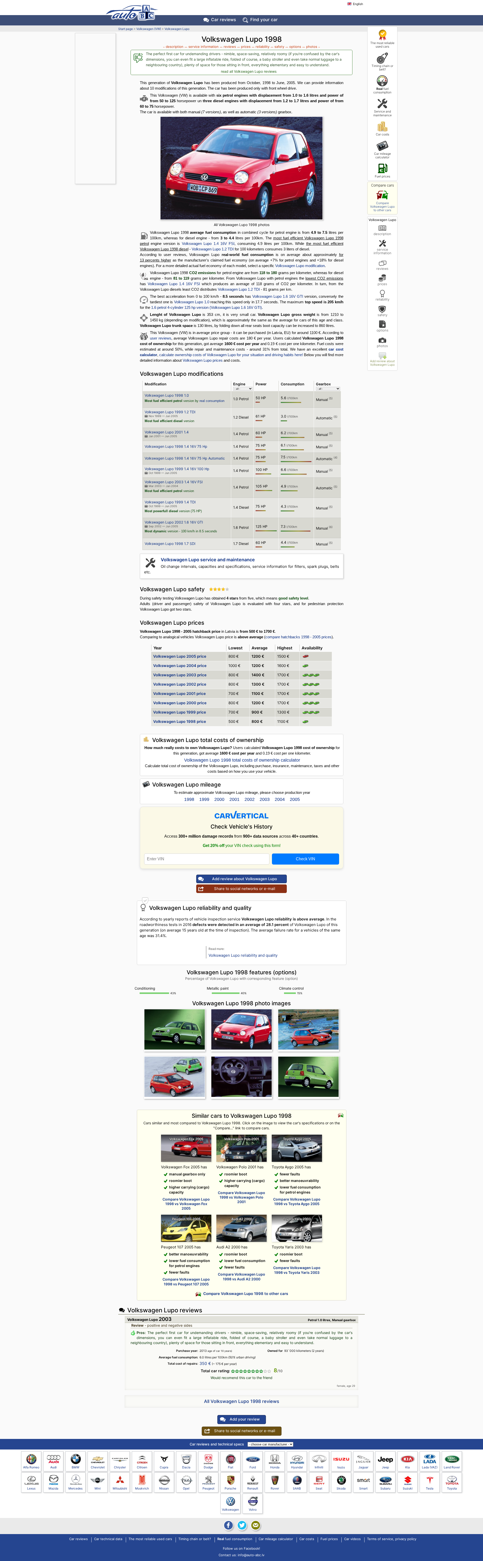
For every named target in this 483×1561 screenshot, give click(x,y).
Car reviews (223, 19)
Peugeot (208, 1488)
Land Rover (452, 1467)
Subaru (385, 1488)
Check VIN (305, 859)
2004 (280, 799)
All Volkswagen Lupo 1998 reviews (241, 1401)
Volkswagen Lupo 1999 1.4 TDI (170, 502)
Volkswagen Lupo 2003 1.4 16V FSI (174, 482)
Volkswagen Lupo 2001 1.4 (167, 432)
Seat (319, 1488)
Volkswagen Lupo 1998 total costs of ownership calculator (242, 760)
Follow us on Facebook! (241, 1548)
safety (382, 315)
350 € (205, 1363)
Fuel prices (382, 176)
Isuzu (341, 1467)
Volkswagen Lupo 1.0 (191, 302)
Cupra (164, 1467)
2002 (250, 799)
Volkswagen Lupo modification (300, 266)
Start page (125, 29)
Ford (253, 1467)
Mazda (53, 1488)
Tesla (429, 1488)
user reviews (160, 338)
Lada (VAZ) (429, 1467)
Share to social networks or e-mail (244, 888)
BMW (75, 1467)
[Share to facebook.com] (228, 1525)
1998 (189, 799)
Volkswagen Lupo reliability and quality (243, 955)
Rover (275, 1488)
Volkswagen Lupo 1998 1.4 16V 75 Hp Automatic (185, 458)
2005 (295, 799)
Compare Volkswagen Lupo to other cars (382, 206)
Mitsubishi (120, 1488)
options (382, 330)
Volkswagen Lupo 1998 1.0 (167, 395)
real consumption (211, 401)
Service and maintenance (382, 113)
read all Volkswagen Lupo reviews (248, 71)
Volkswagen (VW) (148, 29)
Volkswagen (230, 1509)
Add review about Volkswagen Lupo (382, 362)
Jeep (385, 1467)
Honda (274, 1467)
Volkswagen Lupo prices (203, 360)
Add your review (245, 1419)
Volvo (253, 1509)
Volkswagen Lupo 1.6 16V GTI (277, 296)
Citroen (142, 1467)
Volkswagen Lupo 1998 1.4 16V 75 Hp (176, 446)
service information (382, 251)
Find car (264, 19)
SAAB (297, 1488)
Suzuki (408, 1488)
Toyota (452, 1488)
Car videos (352, 1539)
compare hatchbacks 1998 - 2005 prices (298, 637)
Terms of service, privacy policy (391, 1539)
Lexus (31, 1488)
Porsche (230, 1488)
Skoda (341, 1488)
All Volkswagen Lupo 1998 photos (241, 224)
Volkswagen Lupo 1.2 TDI (213, 249)
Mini (98, 1488)
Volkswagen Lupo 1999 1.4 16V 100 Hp (177, 469)
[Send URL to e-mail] (255, 1525)
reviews (382, 268)
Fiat (230, 1467)
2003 (265, 799)
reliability (382, 299)
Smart (363, 1488)
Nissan (164, 1488)
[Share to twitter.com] (241, 1525)
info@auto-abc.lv (251, 1555)
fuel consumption (382, 90)
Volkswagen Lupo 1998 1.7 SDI (170, 543)
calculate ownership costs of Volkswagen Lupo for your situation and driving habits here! (231, 355)
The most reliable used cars (382, 44)
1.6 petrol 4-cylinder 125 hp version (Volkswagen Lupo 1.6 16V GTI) (206, 307)
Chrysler (120, 1467)
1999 (204, 799)
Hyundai (297, 1467)
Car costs (382, 134)
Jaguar (363, 1467)
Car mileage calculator (382, 155)
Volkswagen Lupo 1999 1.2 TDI (170, 412)
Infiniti (319, 1467)
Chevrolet (98, 1467)
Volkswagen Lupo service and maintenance (208, 559)
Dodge (208, 1467)
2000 (219, 799)
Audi (53, 1467)
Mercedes (75, 1488)
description (382, 234)
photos (382, 346)
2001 (234, 799)
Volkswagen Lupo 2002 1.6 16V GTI (174, 522)
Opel (186, 1488)
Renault (252, 1488)
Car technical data (108, 1539)
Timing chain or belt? (382, 67)
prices (382, 284)
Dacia (186, 1467)
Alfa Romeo (31, 1467)
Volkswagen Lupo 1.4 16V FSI (208, 243)
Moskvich (142, 1488)
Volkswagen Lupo (177, 29)
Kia (407, 1467)
